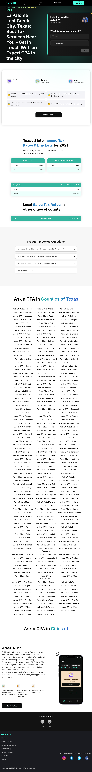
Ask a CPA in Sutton (46, 569)
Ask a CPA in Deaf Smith (69, 377)
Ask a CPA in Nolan (69, 516)
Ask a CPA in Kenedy (46, 463)
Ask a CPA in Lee (69, 477)
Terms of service (7, 752)
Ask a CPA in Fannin (46, 395)
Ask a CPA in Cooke (22, 366)
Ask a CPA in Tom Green (22, 582)
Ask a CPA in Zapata (22, 614)
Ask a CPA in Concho (69, 362)
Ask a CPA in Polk (22, 530)
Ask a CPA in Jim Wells (46, 455)
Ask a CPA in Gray (69, 412)
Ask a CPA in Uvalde (22, 589)
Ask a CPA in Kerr (22, 466)
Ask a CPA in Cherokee (23, 352)
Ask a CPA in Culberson (23, 373)
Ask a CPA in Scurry (22, 558)
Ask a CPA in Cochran (23, 355)
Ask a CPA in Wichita (69, 600)
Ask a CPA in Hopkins (23, 441)
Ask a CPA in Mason (22, 495)
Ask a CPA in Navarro (23, 516)
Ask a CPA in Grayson (23, 416)
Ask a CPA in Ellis (46, 391)
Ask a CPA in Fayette (69, 395)
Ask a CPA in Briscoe (46, 334)
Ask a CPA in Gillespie (46, 409)
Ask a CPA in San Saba (46, 554)
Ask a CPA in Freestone (69, 402)
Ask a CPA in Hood (69, 438)
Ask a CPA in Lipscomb (22, 484)
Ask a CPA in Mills (45, 505)
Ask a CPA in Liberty (46, 480)
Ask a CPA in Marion (46, 491)
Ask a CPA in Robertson (69, 541)
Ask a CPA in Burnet (69, 337)
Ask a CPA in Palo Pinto (46, 523)
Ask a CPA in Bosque (69, 327)
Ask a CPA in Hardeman (69, 423)
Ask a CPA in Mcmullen (69, 498)
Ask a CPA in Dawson (23, 377)
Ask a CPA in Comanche (46, 362)
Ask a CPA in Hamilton (22, 423)
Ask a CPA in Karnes (46, 459)
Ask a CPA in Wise (69, 607)
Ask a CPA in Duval (69, 384)
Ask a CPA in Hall (69, 420)
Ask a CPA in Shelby (69, 558)
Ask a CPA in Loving (22, 488)
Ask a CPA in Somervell (69, 562)
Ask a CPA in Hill (23, 438)
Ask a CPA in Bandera (23, 320)
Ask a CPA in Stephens (46, 565)
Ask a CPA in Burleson (46, 337)
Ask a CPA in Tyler (22, 586)
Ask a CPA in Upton (69, 586)
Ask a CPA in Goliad (23, 412)
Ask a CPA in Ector (46, 387)
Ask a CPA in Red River (46, 538)
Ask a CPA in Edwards (69, 387)
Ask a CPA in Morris (22, 513)
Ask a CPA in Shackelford (46, 558)
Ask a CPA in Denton (46, 380)
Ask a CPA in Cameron (22, 345)
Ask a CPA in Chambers (69, 348)
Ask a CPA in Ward (23, 596)
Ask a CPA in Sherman (22, 562)
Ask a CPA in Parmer (46, 527)
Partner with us (6, 741)
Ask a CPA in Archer (46, 312)
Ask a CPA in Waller (69, 593)
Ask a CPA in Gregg (46, 416)
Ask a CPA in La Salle (23, 473)
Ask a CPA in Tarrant (22, 572)
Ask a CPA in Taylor (46, 572)
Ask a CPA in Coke (46, 355)
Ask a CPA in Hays (69, 430)
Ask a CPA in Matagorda (46, 495)
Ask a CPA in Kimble (46, 466)
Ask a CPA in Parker (22, 527)
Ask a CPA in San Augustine (46, 549)
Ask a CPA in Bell (46, 323)
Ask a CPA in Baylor (69, 320)
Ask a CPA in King (69, 466)
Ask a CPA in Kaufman (69, 459)
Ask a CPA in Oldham (69, 520)
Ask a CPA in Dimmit (22, 384)
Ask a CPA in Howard (69, 441)
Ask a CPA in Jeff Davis (46, 452)
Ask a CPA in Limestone (69, 480)
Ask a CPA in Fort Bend (23, 402)
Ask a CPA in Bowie (23, 330)
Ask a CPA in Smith (46, 562)
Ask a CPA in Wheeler (46, 600)
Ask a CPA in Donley (46, 384)
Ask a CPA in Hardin (22, 427)
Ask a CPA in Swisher (69, 569)
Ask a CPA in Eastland (23, 387)
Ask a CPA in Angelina (69, 309)
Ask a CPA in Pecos (69, 527)
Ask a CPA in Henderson (46, 434)
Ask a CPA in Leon (22, 480)
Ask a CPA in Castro (46, 348)
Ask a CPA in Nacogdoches (69, 513)
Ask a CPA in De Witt (46, 377)
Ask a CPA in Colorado (69, 359)
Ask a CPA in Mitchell (69, 505)
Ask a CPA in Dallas (69, 373)
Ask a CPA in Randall (46, 534)
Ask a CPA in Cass (22, 348)
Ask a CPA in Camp (46, 345)
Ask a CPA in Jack (46, 448)
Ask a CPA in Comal (22, 362)
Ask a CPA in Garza (23, 409)
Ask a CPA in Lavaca (46, 477)
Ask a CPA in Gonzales (45, 412)
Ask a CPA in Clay (69, 352)
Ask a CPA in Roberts (46, 541)
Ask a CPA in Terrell (69, 572)
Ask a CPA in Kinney (22, 470)
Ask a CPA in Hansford (46, 423)
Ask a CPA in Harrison (69, 427)
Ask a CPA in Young (69, 611)
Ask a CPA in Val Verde (46, 589)
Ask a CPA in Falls (22, 395)
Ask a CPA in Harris (46, 427)
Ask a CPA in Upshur (46, 586)
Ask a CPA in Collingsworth (46, 359)
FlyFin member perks (8, 745)
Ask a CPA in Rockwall (22, 545)
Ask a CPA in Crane (23, 370)
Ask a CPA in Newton (46, 516)
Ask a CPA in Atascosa (22, 316)
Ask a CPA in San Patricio (22, 554)
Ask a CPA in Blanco (22, 327)
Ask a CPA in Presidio (69, 530)
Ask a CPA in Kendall (22, 463)
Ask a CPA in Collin (23, 359)
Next (85, 50)
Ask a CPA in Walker (46, 593)
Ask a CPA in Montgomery (46, 509)
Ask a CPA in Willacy (46, 603)
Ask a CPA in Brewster (22, 334)
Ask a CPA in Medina (22, 502)
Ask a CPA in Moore (69, 509)
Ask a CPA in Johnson (69, 455)
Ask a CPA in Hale (45, 420)
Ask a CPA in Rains (23, 534)
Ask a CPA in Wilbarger (23, 603)
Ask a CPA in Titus (69, 576)
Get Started (79, 3)
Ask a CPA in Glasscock (69, 409)
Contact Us (5, 756)
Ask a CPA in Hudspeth (23, 445)
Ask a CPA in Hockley (46, 438)
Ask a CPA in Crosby (69, 370)
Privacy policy (6, 749)
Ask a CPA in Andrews (46, 309)
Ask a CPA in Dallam (45, 373)
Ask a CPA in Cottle (69, 366)
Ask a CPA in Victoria (23, 593)
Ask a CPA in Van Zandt (69, 589)
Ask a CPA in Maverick (69, 495)
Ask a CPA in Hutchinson (69, 445)
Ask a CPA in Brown (22, 337)
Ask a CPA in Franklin (46, 402)
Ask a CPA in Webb (69, 596)
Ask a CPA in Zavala (46, 614)
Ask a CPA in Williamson (69, 603)
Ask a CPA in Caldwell (23, 341)
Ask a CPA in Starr (22, 565)
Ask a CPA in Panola (69, 523)
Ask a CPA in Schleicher (69, 554)
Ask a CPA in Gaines (46, 405)
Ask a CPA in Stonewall (23, 569)
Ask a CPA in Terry (23, 576)
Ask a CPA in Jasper (22, 452)
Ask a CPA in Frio (23, 405)
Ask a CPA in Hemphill (22, 434)
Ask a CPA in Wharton (22, 600)
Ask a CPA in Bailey (69, 316)
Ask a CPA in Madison (23, 491)
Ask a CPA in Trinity (69, 582)
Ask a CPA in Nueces (23, 520)
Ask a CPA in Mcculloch (23, 498)
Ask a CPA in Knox (69, 470)
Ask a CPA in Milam (23, 505)
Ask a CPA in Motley (46, 513)
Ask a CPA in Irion (22, 448)
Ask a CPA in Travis (46, 582)
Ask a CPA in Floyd (46, 398)
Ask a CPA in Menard (46, 502)
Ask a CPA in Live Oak (46, 484)
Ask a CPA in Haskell (46, 430)
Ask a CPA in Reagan (69, 534)
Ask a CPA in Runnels (46, 545)
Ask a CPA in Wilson (22, 607)
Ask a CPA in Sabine (22, 548)
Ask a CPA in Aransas (23, 312)
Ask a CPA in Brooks (69, 334)
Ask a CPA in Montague (23, 509)
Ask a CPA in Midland (69, 502)
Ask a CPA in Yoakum (46, 611)
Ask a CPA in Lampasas (23, 477)
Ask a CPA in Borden (46, 327)
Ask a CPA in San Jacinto (69, 548)
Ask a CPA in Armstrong (69, 312)
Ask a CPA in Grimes (69, 416)
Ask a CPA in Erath (69, 391)
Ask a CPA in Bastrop (46, 320)
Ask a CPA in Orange (22, 523)
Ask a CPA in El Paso (22, 391)
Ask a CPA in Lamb (69, 473)
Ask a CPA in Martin (69, 491)
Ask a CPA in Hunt (46, 445)
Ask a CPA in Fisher (23, 398)
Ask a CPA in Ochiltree (46, 520)
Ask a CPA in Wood (23, 611)
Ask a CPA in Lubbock (46, 488)
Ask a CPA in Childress (45, 352)
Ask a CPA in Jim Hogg (22, 455)
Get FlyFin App (12, 706)
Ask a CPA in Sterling (69, 565)
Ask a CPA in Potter (46, 530)
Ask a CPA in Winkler (46, 607)
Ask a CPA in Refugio (23, 541)
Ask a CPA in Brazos (69, 330)
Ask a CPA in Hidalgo (69, 434)
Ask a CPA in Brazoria (46, 330)
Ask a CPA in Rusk (69, 545)
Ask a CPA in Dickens (69, 380)
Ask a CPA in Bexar (69, 323)
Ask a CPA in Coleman (69, 355)
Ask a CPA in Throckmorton (46, 577)
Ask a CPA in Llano (69, 484)
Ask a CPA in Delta (23, 380)
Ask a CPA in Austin (46, 316)
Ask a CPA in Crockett (46, 370)
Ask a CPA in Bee (23, 323)
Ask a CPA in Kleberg (46, 470)
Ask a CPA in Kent (69, 463)
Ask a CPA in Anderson (22, 309)
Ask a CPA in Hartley (22, 430)
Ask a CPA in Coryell (46, 366)
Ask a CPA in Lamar (46, 473)
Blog (2, 738)
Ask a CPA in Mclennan (46, 498)
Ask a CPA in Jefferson (69, 452)
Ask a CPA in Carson (69, 345)
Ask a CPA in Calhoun (46, 341)
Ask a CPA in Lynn (69, 488)
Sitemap (4, 759)
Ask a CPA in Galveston (69, 405)
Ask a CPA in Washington (46, 596)
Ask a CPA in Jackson (69, 448)
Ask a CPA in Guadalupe (23, 420)
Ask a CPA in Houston (46, 441)
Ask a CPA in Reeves (69, 538)
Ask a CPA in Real (22, 538)
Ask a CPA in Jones (23, 459)
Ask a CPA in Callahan (69, 341)
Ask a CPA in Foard (69, 398)
